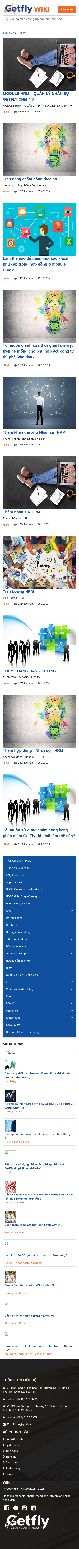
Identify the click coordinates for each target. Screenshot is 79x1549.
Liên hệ (10, 1474)
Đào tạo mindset (16, 946)
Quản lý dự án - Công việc (22, 974)
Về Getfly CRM (15, 1439)
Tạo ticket (67, 9)
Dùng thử (11, 1462)
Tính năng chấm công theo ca (30, 179)
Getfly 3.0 (12, 924)
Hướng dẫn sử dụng (18, 932)
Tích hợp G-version (18, 867)
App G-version (14, 882)
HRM (6, 111)
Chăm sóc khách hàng (19, 989)
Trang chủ (9, 32)
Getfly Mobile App (16, 953)
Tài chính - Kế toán (17, 939)
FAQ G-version (15, 875)
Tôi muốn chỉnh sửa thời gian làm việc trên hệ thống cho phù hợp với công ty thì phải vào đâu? (38, 351)
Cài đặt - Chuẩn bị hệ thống (23, 1032)
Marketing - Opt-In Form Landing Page (28, 1353)
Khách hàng (13, 1017)
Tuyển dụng (13, 1468)
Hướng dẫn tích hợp (18, 960)
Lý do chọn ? (13, 1445)
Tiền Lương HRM (18, 591)
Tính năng (12, 1450)
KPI (8, 982)
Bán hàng (12, 1003)
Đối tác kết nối (14, 917)
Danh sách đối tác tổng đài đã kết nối (29, 1285)
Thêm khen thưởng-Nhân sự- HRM (34, 432)
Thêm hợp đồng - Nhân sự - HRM (33, 750)
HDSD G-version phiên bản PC (24, 889)
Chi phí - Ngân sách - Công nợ (23, 1262)
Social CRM (13, 1024)
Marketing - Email (15, 1323)
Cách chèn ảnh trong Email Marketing (29, 1315)
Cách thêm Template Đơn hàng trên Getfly (32, 1224)
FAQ (8, 910)
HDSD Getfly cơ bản (18, 903)
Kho (8, 996)
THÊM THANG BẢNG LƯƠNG (29, 671)
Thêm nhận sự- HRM (21, 512)
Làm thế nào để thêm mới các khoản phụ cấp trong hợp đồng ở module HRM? (36, 264)
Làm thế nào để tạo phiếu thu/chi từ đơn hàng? (36, 1255)
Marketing (12, 1010)
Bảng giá (11, 1456)
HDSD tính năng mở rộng (21, 896)
